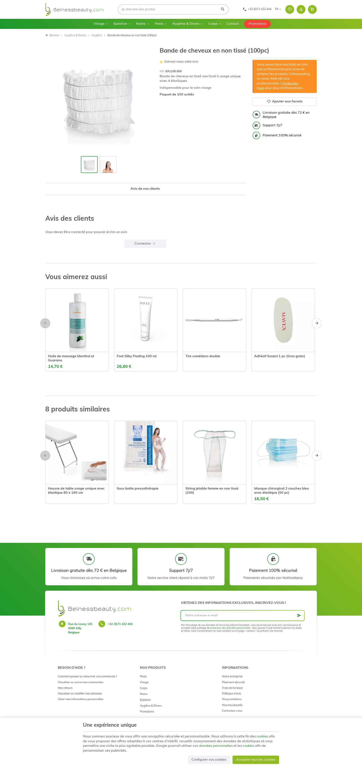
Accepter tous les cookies (255, 759)
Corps (213, 24)
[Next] (145, 101)
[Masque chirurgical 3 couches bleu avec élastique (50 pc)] (283, 452)
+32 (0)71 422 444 (120, 624)
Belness (54, 35)
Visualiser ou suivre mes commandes (80, 682)
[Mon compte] (301, 9)
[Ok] (299, 616)
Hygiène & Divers (185, 24)
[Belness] (74, 9)
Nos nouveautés (232, 705)
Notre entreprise (232, 676)
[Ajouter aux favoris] (52, 363)
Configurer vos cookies (208, 759)
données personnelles (216, 746)
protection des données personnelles (230, 628)
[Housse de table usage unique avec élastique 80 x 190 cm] (77, 452)
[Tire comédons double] (214, 320)
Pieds (159, 24)
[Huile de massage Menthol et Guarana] (77, 320)
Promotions (257, 24)
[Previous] (52, 101)
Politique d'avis (231, 693)
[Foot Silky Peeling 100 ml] (145, 320)
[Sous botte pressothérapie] (145, 452)
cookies (262, 736)
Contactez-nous (232, 711)
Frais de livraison (232, 688)
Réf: (162, 71)
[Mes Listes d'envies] (289, 9)
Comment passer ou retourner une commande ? (87, 676)
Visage (99, 24)
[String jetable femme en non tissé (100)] (214, 452)
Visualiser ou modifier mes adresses (80, 693)
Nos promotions (232, 699)
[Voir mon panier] (312, 9)
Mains (141, 24)
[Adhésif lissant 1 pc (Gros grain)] (283, 320)
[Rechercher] (223, 9)
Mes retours (65, 688)
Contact (233, 24)
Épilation (120, 24)
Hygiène (97, 35)
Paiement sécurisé (233, 682)
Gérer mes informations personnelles (80, 699)
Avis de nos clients (145, 189)
